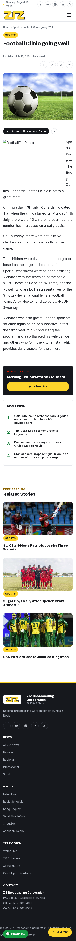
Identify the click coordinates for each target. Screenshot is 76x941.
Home (6, 27)
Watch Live (10, 851)
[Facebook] (40, 4)
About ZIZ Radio (13, 831)
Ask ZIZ (62, 932)
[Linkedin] (62, 4)
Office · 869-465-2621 (17, 903)
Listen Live (10, 794)
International (11, 766)
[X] (70, 4)
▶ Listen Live (38, 386)
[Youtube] (48, 4)
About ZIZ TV (11, 865)
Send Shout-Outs (14, 816)
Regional (8, 759)
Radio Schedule (13, 801)
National (8, 752)
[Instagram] (55, 4)
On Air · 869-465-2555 (17, 908)
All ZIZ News (11, 745)
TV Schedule (11, 858)
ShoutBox (9, 823)
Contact (30, 934)
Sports (16, 27)
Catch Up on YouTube (17, 873)
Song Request (12, 809)
